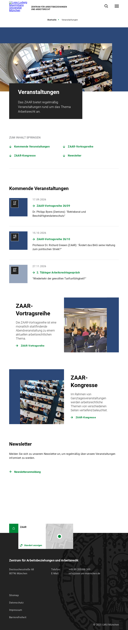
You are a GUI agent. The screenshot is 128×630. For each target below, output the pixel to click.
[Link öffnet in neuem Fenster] (45, 536)
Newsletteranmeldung (27, 472)
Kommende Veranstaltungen (32, 146)
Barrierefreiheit (17, 617)
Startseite (51, 20)
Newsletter (74, 155)
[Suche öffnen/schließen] (106, 6)
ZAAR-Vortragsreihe (80, 146)
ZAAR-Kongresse (25, 155)
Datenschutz (16, 602)
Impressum (15, 609)
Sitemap (14, 595)
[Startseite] (13, 528)
